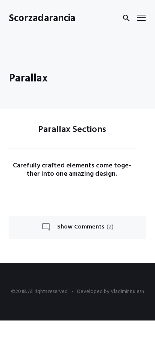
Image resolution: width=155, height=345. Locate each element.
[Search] (126, 18)
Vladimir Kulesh (127, 291)
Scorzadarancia (42, 18)
